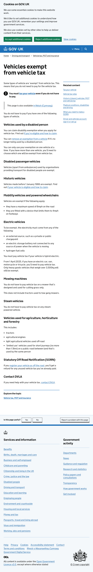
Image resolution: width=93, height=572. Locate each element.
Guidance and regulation (75, 463)
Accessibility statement (42, 544)
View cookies (70, 39)
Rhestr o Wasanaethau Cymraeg (43, 548)
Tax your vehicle (69, 90)
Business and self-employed (17, 460)
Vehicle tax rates (70, 94)
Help (6, 544)
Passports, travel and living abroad (21, 520)
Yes (28, 420)
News (66, 458)
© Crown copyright (79, 564)
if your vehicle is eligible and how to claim (27, 187)
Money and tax (11, 514)
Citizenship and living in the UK (19, 471)
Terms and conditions (14, 548)
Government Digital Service (17, 552)
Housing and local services (17, 509)
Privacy (14, 544)
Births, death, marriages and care (20, 454)
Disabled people (12, 481)
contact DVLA (48, 382)
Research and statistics (75, 469)
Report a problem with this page (75, 420)
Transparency (70, 483)
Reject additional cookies (47, 39)
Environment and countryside (18, 503)
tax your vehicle (27, 93)
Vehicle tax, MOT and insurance (46, 56)
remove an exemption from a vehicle (29, 138)
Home (6, 56)
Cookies (24, 544)
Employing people (12, 498)
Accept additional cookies (18, 39)
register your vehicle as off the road (26, 365)
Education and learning (15, 492)
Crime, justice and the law (16, 476)
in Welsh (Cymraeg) (42, 105)
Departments (69, 452)
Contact (60, 544)
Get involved (69, 494)
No (39, 420)
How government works (75, 488)
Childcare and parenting (16, 465)
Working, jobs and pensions (17, 530)
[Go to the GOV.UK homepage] (13, 49)
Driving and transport (21, 56)
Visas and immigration (14, 525)
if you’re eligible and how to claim (40, 133)
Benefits (8, 449)
